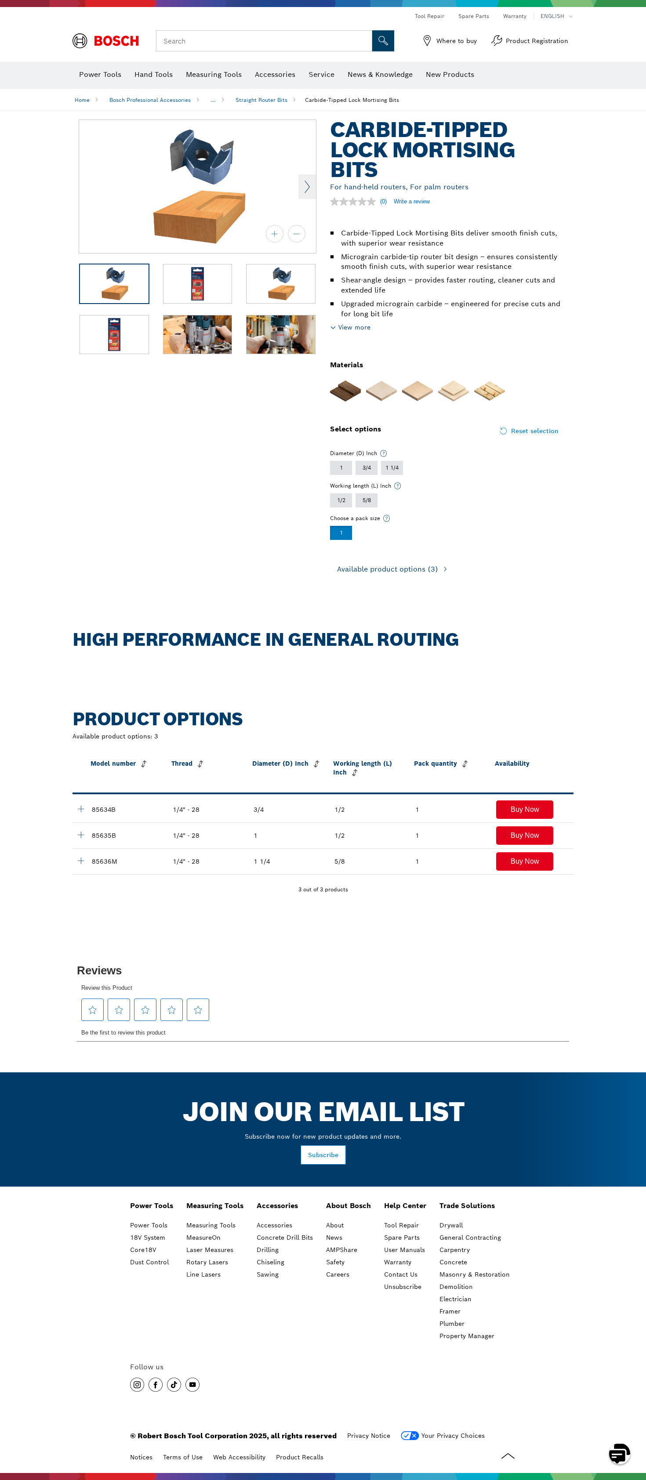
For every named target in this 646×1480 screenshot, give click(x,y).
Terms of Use (183, 1457)
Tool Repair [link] (401, 1225)
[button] (524, 809)
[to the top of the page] (633, 1428)
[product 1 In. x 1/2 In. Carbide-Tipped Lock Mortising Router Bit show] (81, 835)
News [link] (334, 1237)
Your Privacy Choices (453, 1436)
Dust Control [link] (149, 1262)
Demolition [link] (456, 1287)
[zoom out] (296, 233)
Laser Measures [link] (209, 1250)
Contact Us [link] (400, 1274)
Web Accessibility (239, 1457)
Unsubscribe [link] (402, 1287)
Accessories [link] (277, 1205)
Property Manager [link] (466, 1336)
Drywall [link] (451, 1225)
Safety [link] (335, 1262)
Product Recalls (299, 1457)
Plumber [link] (452, 1324)
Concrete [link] (453, 1262)
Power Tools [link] (151, 1205)
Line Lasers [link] (203, 1274)
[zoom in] (274, 233)
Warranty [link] (397, 1262)
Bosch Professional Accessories (150, 100)
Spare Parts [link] (402, 1237)
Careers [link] (337, 1274)
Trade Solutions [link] (467, 1205)
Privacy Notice (368, 1436)
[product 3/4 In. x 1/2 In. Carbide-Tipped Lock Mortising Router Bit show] (81, 809)
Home (82, 100)
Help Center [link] (405, 1205)
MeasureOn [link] (203, 1237)
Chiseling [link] (270, 1262)
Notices (141, 1457)
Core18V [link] (143, 1250)
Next (307, 186)
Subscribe (323, 1155)
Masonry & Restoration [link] (474, 1274)
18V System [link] (147, 1237)
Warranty (514, 16)
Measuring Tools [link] (214, 1205)
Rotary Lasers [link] (207, 1262)
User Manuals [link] (404, 1250)
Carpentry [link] (454, 1250)
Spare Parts (473, 16)
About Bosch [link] (348, 1205)
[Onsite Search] (383, 40)
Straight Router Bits (261, 100)
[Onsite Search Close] (364, 41)
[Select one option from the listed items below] (384, 453)
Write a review (412, 201)
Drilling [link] (268, 1250)
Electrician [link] (455, 1299)
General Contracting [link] (470, 1237)
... (213, 100)
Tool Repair (429, 16)
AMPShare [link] (341, 1250)
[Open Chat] (619, 1453)
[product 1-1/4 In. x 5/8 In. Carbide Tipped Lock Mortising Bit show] (81, 860)
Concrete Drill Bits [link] (285, 1237)
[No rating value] (355, 201)
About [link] (335, 1225)
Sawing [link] (268, 1274)
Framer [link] (450, 1311)
